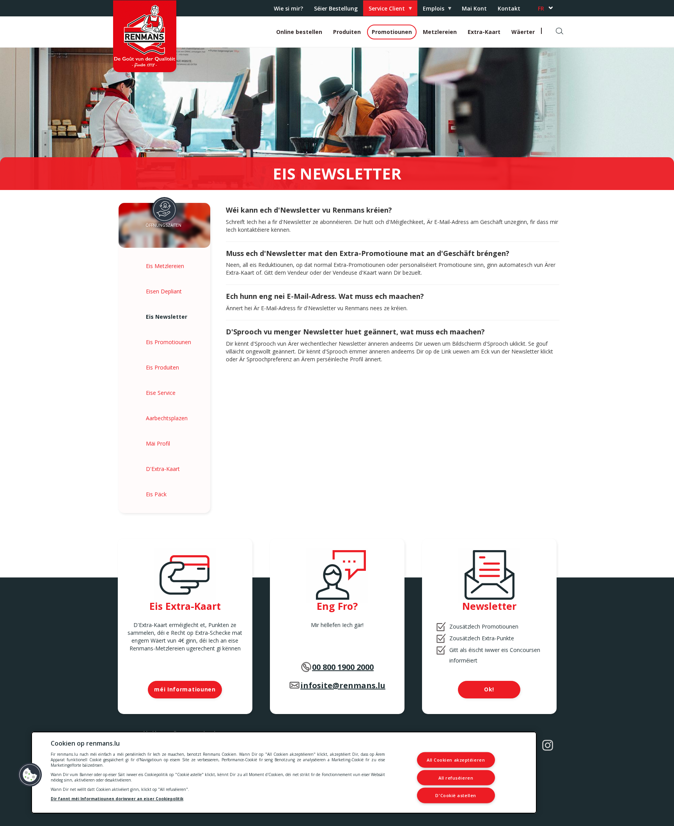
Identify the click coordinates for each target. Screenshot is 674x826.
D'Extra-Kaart (163, 469)
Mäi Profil (158, 443)
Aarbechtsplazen (167, 418)
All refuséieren (455, 777)
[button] (30, 774)
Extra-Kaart (484, 32)
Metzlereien (440, 32)
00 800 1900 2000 (343, 667)
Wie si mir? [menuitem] (288, 8)
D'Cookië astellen (455, 795)
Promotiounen (392, 32)
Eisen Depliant (164, 291)
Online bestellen (299, 32)
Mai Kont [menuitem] (474, 8)
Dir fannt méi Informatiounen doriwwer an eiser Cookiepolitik (117, 798)
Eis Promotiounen (168, 342)
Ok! (489, 689)
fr (541, 8)
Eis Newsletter (166, 316)
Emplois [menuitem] (430, 10)
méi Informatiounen (185, 689)
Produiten (347, 32)
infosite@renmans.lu (342, 685)
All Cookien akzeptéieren (456, 760)
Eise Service (161, 392)
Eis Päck (156, 494)
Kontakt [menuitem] (509, 8)
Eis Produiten (162, 367)
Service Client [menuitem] (384, 10)
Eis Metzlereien (165, 266)
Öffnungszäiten (163, 225)
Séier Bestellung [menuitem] (336, 8)
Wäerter (523, 32)
